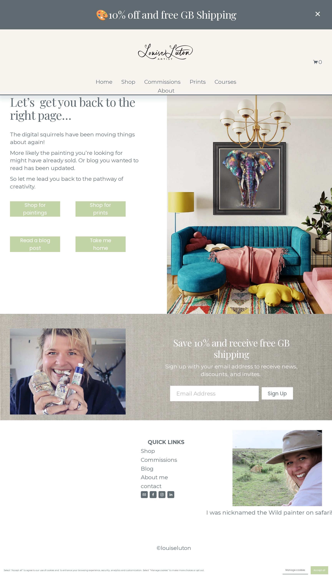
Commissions (162, 81)
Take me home (100, 244)
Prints (198, 81)
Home (104, 81)
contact (151, 486)
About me (154, 477)
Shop (128, 81)
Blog (147, 468)
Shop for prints (100, 208)
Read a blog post (35, 244)
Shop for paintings (35, 208)
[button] (317, 14)
